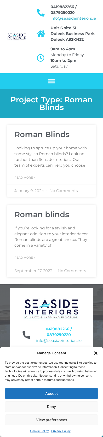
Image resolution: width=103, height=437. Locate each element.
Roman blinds (41, 214)
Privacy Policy (61, 431)
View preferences (51, 420)
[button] (95, 353)
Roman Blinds (41, 134)
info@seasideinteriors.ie (73, 18)
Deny (51, 406)
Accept (51, 393)
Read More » (24, 177)
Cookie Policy (39, 431)
